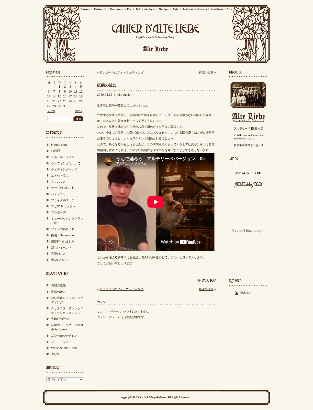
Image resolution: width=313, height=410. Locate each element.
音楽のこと (58, 253)
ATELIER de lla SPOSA (248, 185)
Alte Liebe (248, 117)
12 (81, 91)
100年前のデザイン (64, 335)
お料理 (55, 151)
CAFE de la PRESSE (248, 173)
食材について (60, 260)
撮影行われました (63, 241)
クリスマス (58, 181)
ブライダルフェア (63, 200)
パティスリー (60, 194)
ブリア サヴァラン (63, 206)
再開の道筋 (206, 72)
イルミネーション (63, 157)
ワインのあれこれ (63, 229)
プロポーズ (58, 212)
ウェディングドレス (64, 169)
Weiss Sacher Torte (64, 348)
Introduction (124, 94)
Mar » (78, 111)
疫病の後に (107, 85)
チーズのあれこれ (63, 187)
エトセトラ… (60, 175)
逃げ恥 (55, 354)
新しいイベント (61, 247)
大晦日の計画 (60, 319)
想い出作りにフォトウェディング (122, 72)
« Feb (51, 111)
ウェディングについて (65, 163)
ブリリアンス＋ (61, 342)
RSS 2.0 (245, 292)
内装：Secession (62, 235)
